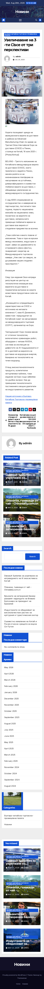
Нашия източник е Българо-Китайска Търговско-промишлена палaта (21, 399)
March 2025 (9, 755)
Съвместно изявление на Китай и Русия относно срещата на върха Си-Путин (20, 624)
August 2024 (10, 786)
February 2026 (11, 686)
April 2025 (9, 748)
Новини (22, 12)
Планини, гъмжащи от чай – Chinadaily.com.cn (22, 502)
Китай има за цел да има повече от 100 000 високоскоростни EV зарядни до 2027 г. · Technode (29, 421)
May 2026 (8, 667)
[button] (36, 20)
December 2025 (11, 698)
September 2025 (11, 717)
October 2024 (10, 773)
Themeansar (22, 978)
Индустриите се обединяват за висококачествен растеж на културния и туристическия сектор (21, 612)
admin (18, 56)
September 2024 (12, 780)
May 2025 (8, 742)
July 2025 (8, 730)
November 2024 (11, 767)
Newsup (36, 975)
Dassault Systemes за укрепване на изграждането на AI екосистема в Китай (21, 578)
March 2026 (9, 680)
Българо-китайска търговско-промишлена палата (21, 34)
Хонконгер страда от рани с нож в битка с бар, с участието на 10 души (14, 420)
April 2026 (9, 673)
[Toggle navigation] (20, 20)
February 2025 (11, 761)
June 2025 (9, 736)
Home (18, 984)
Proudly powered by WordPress (14, 975)
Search (7, 548)
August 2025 (10, 723)
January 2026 (10, 692)
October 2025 (10, 711)
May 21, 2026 (14, 868)
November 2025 (11, 705)
